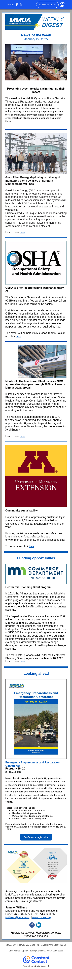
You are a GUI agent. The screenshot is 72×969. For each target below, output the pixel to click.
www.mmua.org (41, 917)
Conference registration (36, 837)
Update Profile (28, 951)
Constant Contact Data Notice (49, 951)
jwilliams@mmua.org (17, 917)
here (22, 232)
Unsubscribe (14, 951)
